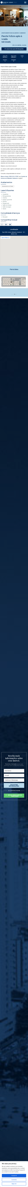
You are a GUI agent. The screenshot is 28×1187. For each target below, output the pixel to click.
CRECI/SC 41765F (13, 176)
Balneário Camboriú (19, 33)
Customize (14, 1179)
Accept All (14, 1175)
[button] (25, 2)
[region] (14, 1174)
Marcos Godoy (4, 176)
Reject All (14, 1183)
